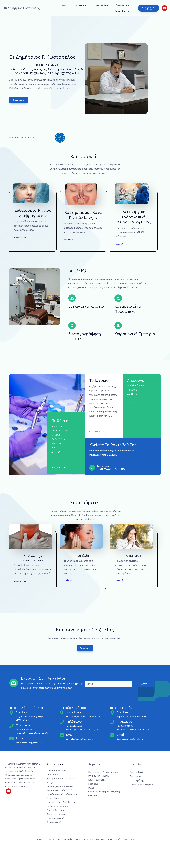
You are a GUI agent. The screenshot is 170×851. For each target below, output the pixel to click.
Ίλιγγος (91, 788)
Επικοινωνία (136, 776)
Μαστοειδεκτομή (55, 818)
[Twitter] (135, 790)
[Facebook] (131, 790)
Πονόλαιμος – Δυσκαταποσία (103, 772)
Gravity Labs (128, 839)
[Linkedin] (146, 790)
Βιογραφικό (102, 5)
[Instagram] (139, 790)
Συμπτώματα (122, 11)
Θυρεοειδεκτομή (55, 810)
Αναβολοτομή (54, 822)
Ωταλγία (92, 796)
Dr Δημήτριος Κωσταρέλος (22, 8)
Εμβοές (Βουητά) (96, 780)
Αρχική (63, 5)
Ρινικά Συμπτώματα (98, 776)
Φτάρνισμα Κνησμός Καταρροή (104, 792)
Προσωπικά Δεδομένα (142, 785)
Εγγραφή (143, 684)
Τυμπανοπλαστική (56, 814)
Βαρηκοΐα (93, 784)
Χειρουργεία (122, 5)
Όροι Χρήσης (137, 780)
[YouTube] (142, 790)
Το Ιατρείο (80, 5)
